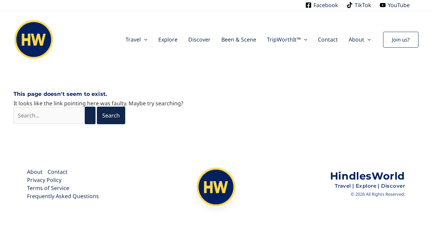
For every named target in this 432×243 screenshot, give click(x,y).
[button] (144, 39)
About (356, 39)
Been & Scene (238, 39)
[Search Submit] (90, 115)
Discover (199, 39)
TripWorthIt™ (284, 39)
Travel (133, 39)
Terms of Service (48, 188)
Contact (328, 39)
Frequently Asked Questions (63, 196)
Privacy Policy (44, 180)
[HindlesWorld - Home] (216, 187)
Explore (168, 39)
